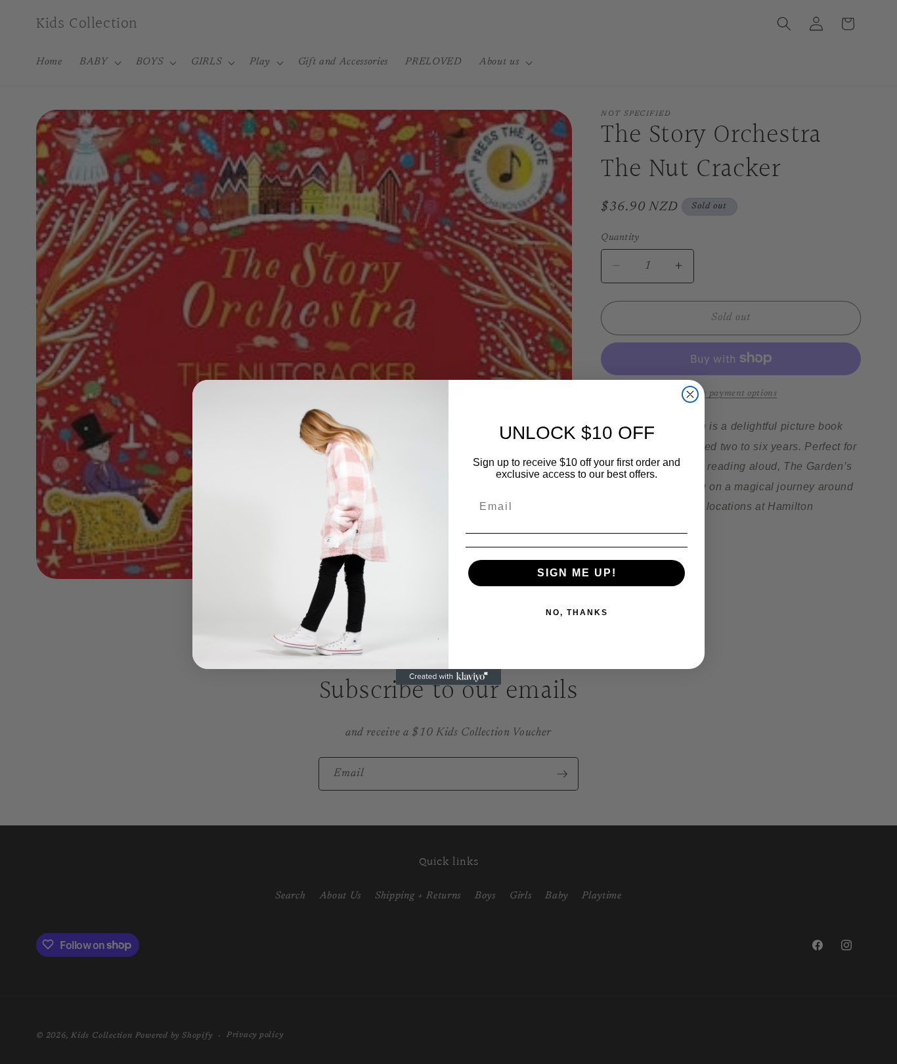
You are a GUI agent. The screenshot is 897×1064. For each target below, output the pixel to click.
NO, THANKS (577, 612)
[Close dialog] (690, 394)
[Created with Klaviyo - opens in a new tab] (448, 677)
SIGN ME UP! (577, 572)
